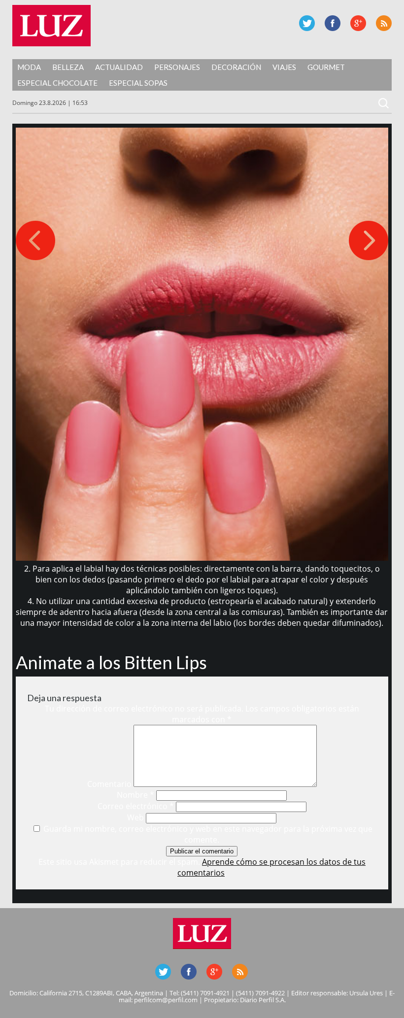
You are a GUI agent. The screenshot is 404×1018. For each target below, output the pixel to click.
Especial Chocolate (57, 82)
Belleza (68, 67)
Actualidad (119, 67)
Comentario (109, 784)
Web (135, 817)
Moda (29, 67)
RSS (384, 23)
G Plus (358, 23)
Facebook (332, 23)
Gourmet (326, 67)
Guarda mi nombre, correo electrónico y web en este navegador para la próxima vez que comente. (207, 834)
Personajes (177, 67)
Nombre (135, 794)
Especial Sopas (138, 82)
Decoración (236, 67)
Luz (51, 25)
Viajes (284, 67)
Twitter (307, 23)
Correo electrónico (136, 806)
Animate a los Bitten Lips (111, 662)
